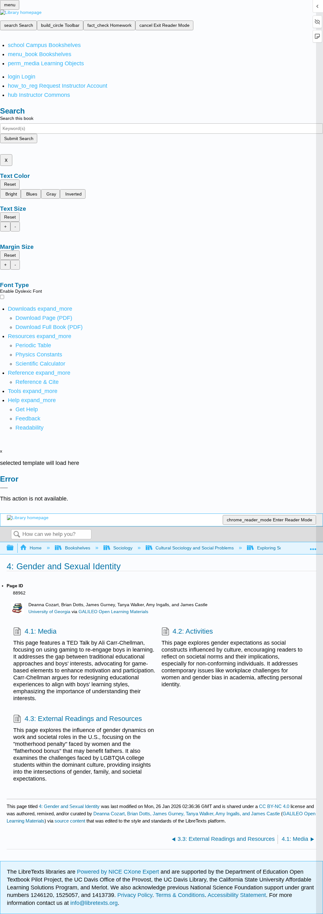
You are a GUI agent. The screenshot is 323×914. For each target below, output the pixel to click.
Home (35, 547)
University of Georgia (49, 611)
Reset (10, 184)
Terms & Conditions (180, 895)
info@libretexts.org (93, 903)
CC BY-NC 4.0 (274, 806)
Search (16, 535)
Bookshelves (77, 547)
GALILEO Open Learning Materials (113, 611)
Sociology (123, 547)
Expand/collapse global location (313, 546)
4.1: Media (40, 631)
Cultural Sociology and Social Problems (194, 547)
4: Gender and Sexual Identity (69, 806)
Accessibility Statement (237, 895)
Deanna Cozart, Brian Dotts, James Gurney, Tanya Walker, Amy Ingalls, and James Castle (186, 813)
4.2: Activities (193, 631)
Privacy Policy (134, 895)
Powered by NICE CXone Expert (119, 872)
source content (70, 820)
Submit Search (18, 138)
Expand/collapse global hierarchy (14, 548)
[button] (27, 418)
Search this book (16, 118)
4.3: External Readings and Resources (83, 719)
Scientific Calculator (40, 363)
